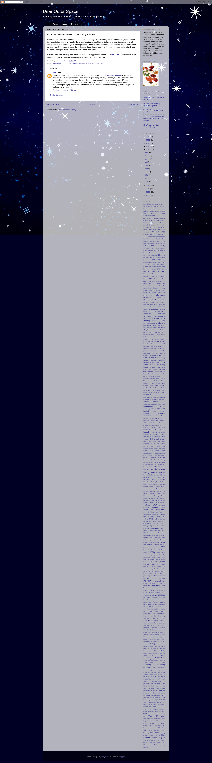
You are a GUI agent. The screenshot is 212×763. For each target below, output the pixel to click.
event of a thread (148, 355)
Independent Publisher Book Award (154, 404)
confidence (161, 314)
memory (151, 486)
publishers (146, 586)
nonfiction (158, 516)
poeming (162, 544)
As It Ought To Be (149, 227)
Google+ (145, 385)
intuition (156, 416)
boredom (146, 269)
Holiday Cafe (156, 390)
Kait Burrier (161, 432)
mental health (160, 486)
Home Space (53, 24)
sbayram (104, 757)
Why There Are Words (156, 723)
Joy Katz (154, 432)
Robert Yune (147, 613)
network (157, 509)
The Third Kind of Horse (155, 686)
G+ (153, 374)
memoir (145, 486)
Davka (154, 325)
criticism (154, 320)
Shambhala (161, 632)
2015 (148, 143)
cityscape (146, 307)
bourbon (153, 269)
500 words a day (157, 204)
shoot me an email (113, 55)
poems (145, 547)
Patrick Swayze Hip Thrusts (156, 530)
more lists (155, 498)
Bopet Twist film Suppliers (112, 75)
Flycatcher (152, 367)
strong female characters (156, 653)
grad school (160, 385)
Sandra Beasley (159, 620)
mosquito (162, 498)
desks (145, 332)
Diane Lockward (159, 332)
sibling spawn (148, 639)
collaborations (153, 309)
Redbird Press (155, 600)
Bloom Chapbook (155, 257)
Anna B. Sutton (148, 225)
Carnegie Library (159, 288)
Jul (146, 162)
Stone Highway (159, 651)
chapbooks (161, 300)
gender (163, 374)
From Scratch (158, 371)
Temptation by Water (149, 670)
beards (158, 239)
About (64, 24)
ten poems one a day (158, 672)
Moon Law (146, 498)
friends (150, 372)
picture (163, 535)
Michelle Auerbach (149, 491)
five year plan (154, 365)
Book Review (157, 262)
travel (163, 695)
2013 (148, 150)
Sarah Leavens (159, 623)
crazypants (160, 318)
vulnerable (162, 709)
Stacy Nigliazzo (153, 648)
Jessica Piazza (148, 425)
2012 (148, 185)
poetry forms (161, 557)
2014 (148, 146)
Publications (76, 24)
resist (145, 602)
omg (154, 521)
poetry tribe (152, 569)
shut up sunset (154, 637)
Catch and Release (149, 292)
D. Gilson (161, 321)
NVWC (151, 519)
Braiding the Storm (156, 271)
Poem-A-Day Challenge (151, 544)
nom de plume (148, 516)
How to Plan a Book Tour (151, 397)
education (157, 344)
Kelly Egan (147, 441)
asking (158, 227)
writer (145, 730)
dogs (158, 334)
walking (145, 711)
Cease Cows (161, 292)
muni (153, 500)
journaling (147, 432)
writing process (98, 63)
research (162, 600)
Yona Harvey (160, 745)
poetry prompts (159, 562)
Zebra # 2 (146, 747)
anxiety (156, 225)
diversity (153, 334)
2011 (148, 189)
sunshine (162, 660)
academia (162, 209)
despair (150, 332)
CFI (152, 295)
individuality (146, 409)
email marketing (159, 346)
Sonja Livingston (148, 646)
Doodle (163, 337)
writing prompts (149, 740)
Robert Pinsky (148, 611)
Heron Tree (147, 390)
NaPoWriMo (156, 505)
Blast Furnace (156, 253)
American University (155, 220)
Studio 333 (148, 655)
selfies (163, 630)
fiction (152, 362)
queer (155, 588)
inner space (161, 409)
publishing (156, 586)
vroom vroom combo (150, 709)
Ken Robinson (154, 443)
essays (162, 353)
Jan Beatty (162, 420)
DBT (144, 327)
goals (157, 378)
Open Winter (161, 526)
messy (152, 489)
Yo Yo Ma (152, 745)
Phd (159, 535)
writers (88, 63)
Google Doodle (149, 383)
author (154, 229)
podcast (145, 542)
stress (145, 653)
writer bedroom (154, 730)
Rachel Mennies (154, 592)
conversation (147, 316)
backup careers (160, 236)
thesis (153, 691)
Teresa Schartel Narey (150, 674)
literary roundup (150, 469)
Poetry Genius (160, 559)
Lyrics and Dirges (159, 475)
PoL (149, 571)
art (160, 225)
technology (161, 667)
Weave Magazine (156, 716)
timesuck (146, 695)
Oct (147, 153)
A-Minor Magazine (153, 209)
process (82, 63)
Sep (147, 156)
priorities (154, 576)
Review (155, 602)
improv (163, 402)
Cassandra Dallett (159, 290)
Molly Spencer (148, 493)
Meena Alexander (159, 484)
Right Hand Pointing (156, 607)
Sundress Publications (150, 660)
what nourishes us (156, 721)
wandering (162, 711)
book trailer (151, 264)
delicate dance (152, 328)
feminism (161, 360)
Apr (147, 172)
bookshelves (157, 266)
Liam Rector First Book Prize (152, 460)
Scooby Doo (151, 630)
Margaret (146, 479)
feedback (153, 360)
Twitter (145, 700)
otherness (146, 528)
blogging (161, 255)
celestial (145, 295)
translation (156, 695)
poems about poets (154, 547)
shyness (162, 637)
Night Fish (158, 512)
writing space (160, 740)
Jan (147, 181)
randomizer (153, 595)
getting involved (148, 376)
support (145, 662)
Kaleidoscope (147, 434)
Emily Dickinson (148, 348)
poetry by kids (155, 555)
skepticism (156, 641)
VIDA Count (147, 707)
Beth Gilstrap (148, 246)
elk (152, 346)
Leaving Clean (152, 455)
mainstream (147, 477)
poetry (151, 552)
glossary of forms (149, 378)
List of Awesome (159, 464)
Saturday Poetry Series (151, 625)
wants (145, 714)
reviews (162, 602)
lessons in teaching (154, 457)
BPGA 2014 (161, 269)
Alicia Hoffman (160, 216)
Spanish (157, 646)
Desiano (162, 330)
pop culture (155, 571)
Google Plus (160, 383)
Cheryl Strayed (155, 304)
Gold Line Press (159, 381)
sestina (154, 632)
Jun (147, 165)
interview (161, 413)
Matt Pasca (147, 484)
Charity (145, 302)
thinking (159, 691)
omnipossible (161, 521)
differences (146, 334)
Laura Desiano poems (157, 450)
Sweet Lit (153, 662)
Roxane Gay (152, 616)
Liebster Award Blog (149, 462)
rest (150, 602)
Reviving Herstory (154, 604)
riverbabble (154, 609)
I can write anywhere (154, 399)
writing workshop (149, 742)
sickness (157, 639)
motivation (146, 500)
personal (155, 535)
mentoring (146, 489)
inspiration (146, 411)
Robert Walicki (160, 611)
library (163, 460)
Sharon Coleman (148, 634)
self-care (158, 630)
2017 (148, 140)
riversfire (162, 609)
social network (160, 644)
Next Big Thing (148, 512)
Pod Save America (159, 540)
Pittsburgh (150, 537)
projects (145, 583)
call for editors (156, 283)
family (151, 358)
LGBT (163, 457)
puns (150, 588)
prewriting (146, 576)
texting (160, 674)
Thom (155, 693)
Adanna (151, 211)
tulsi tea (149, 697)
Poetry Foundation (149, 559)
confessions (147, 314)
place (152, 540)
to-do (151, 695)
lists (150, 467)
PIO (144, 537)
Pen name (161, 533)
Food (158, 367)
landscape (158, 448)
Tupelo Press (156, 697)
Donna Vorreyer (153, 337)
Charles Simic (153, 302)
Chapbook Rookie (150, 300)
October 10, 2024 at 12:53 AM (64, 90)
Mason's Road (160, 482)
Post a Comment (56, 95)
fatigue (145, 360)
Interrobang (146, 413)
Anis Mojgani (152, 223)
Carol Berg (147, 290)
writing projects (158, 738)
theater (157, 688)
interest (162, 411)
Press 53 (153, 573)
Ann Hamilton (161, 223)
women (145, 725)
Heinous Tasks (160, 388)
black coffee (147, 253)
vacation (149, 704)
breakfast (151, 274)
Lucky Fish (150, 475)
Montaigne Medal (159, 496)
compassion (161, 311)
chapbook (160, 295)
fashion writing (160, 358)
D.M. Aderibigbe (148, 323)
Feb (147, 178)
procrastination (160, 581)
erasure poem (152, 351)
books (151, 267)
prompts (152, 583)
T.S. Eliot (161, 662)
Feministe (146, 362)
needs (151, 509)
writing (146, 732)
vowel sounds (160, 707)
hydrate (145, 399)
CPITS (148, 318)
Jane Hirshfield (148, 423)
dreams (150, 341)
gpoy (151, 385)
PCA (144, 533)
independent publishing (154, 406)
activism (146, 211)
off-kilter (160, 519)
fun (149, 374)
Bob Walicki (156, 260)
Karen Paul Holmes (153, 436)
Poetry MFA (147, 562)
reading (161, 595)
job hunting (151, 427)
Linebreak (150, 464)
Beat (163, 239)
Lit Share (156, 467)
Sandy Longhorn (148, 623)
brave (145, 274)
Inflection (153, 409)
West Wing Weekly (155, 718)
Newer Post (53, 104)
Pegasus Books (152, 533)
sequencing (146, 632)
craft (153, 318)
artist (163, 225)
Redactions (146, 600)
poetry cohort (151, 557)
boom (163, 266)
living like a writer (154, 472)
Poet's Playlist (155, 549)
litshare (162, 469)
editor (156, 341)
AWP (152, 232)
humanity (162, 397)
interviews (57, 63)
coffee (145, 309)
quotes (157, 590)
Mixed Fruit (161, 491)
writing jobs (154, 735)
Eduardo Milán (148, 344)
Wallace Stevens (153, 711)
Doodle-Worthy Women (151, 339)
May (147, 169)
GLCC (163, 376)
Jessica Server (157, 425)
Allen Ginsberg (147, 218)
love (145, 475)
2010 (148, 192)
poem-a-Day (161, 542)
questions (161, 588)
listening (145, 467)
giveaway (157, 376)
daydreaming (161, 325)
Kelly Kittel (156, 441)
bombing (149, 262)
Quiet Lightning (148, 590)
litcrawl (163, 467)
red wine (162, 597)
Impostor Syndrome (151, 402)
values (155, 704)
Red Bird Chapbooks (150, 597)
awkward (146, 232)
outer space (154, 528)
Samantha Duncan (150, 618)
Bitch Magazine (159, 250)
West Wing (146, 718)
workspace (157, 725)
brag (144, 271)
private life (161, 576)
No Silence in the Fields (157, 514)
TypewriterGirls (160, 700)
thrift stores (161, 693)
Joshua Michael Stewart (157, 430)
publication (161, 583)
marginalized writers (70, 63)
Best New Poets (148, 243)
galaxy (157, 374)
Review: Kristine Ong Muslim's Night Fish (151, 105)
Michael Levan (160, 489)
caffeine (162, 276)
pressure (162, 573)
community (152, 311)
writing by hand (155, 733)
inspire (155, 411)
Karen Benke (156, 434)
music (157, 500)
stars (160, 648)
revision (146, 604)
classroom (161, 307)
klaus (55, 72)
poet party (146, 549)
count (159, 316)
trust (144, 697)
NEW (163, 510)
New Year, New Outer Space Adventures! (151, 126)
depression (156, 330)
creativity (146, 321)
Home (93, 104)
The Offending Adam (155, 681)
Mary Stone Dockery (149, 482)
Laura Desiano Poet (149, 453)
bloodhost (146, 257)
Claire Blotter (153, 307)
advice (153, 213)
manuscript (161, 477)
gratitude (146, 388)
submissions (160, 658)
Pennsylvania (147, 535)
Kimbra (152, 446)
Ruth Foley (161, 616)
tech (154, 667)
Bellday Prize (147, 241)
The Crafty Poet (153, 679)
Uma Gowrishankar (149, 702)
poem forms (152, 542)
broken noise (160, 274)
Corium (154, 316)
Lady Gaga (151, 448)
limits (158, 462)
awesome (161, 230)
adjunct (157, 211)
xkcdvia (158, 742)
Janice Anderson (160, 423)
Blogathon (154, 255)
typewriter (151, 700)
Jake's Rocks (154, 420)
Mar (147, 175)
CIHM (163, 304)
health (152, 388)
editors (162, 341)
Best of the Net (160, 243)
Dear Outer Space (60, 11)
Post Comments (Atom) (67, 110)
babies (153, 236)
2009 (148, 195)
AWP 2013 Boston (155, 234)
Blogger (122, 757)
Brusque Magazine (150, 276)
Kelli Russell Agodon (157, 439)
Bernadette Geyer (159, 241)
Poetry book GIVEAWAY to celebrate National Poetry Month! (153, 118)
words (151, 725)
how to (145, 392)
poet (163, 547)
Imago (163, 399)
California (147, 278)
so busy (152, 644)
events (156, 355)
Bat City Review (149, 239)
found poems (153, 369)
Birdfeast (150, 250)
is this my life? (155, 418)
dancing (156, 323)
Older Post (132, 104)
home (163, 390)
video (154, 707)
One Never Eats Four (151, 523)
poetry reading (150, 564)
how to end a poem (158, 395)
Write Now (161, 728)
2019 (148, 137)
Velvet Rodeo (161, 704)
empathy (156, 348)
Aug (147, 159)
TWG (163, 697)
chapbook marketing (154, 297)
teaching (147, 665)
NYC (155, 519)
